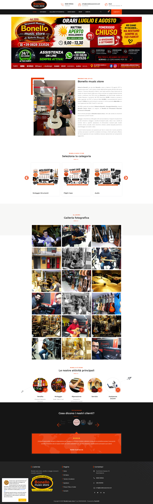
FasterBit (96, 501)
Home (34, 12)
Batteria (67, 193)
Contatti (116, 12)
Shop (80, 12)
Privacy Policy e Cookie (69, 487)
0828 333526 (69, 4)
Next (124, 176)
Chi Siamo (43, 12)
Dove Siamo (71, 12)
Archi (35, 193)
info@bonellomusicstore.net (91, 4)
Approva (22, 500)
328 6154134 (99, 483)
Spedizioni (66, 483)
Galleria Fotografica (57, 12)
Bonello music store (69, 501)
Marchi (88, 12)
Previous (25, 176)
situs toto (117, 101)
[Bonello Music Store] (39, 4)
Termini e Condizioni (68, 479)
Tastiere (98, 193)
